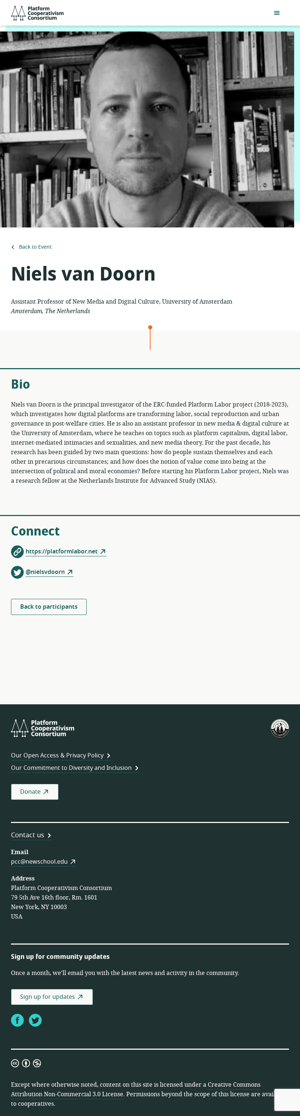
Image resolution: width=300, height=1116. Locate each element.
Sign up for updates (47, 997)
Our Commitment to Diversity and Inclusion (71, 768)
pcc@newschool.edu (39, 861)
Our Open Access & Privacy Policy (57, 755)
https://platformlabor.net (62, 551)
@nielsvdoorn (45, 572)
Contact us (27, 835)
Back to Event (35, 247)
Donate (30, 791)
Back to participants (49, 607)
